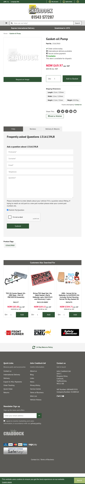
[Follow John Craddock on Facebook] (57, 396)
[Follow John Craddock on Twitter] (59, 396)
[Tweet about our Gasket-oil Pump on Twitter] (62, 111)
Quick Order (68, 1)
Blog (32, 374)
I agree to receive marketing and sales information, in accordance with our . (22, 422)
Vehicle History (35, 400)
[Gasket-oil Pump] (23, 56)
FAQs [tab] (13, 129)
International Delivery (12, 374)
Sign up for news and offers (14, 410)
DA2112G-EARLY (42, 297)
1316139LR (10, 245)
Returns (6, 392)
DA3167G (69, 297)
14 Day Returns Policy (44, 347)
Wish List (33, 396)
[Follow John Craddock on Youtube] (63, 396)
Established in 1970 (62, 28)
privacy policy (36, 423)
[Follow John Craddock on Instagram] (61, 396)
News (32, 382)
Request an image (22, 79)
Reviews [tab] (33, 129)
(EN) (15, 1)
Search (77, 23)
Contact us (7, 371)
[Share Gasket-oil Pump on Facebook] (58, 111)
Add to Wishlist (56, 116)
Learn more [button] (7, 482)
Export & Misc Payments (13, 382)
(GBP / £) (6, 1)
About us (33, 371)
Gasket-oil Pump (15, 33)
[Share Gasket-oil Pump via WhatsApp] (66, 111)
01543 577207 (42, 17)
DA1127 (16, 297)
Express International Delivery (22, 28)
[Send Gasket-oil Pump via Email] (75, 111)
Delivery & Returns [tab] (52, 129)
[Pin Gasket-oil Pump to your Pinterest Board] (70, 111)
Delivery (7, 378)
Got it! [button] (79, 480)
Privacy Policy (35, 385)
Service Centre (35, 389)
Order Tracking (9, 385)
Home (5, 33)
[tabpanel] (42, 184)
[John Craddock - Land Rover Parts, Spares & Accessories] (42, 10)
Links (32, 378)
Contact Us (78, 105)
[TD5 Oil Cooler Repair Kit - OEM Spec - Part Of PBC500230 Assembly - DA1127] (16, 278)
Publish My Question (16, 210)
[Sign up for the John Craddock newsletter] (39, 415)
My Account (54, 1)
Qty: (49, 79)
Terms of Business (37, 392)
